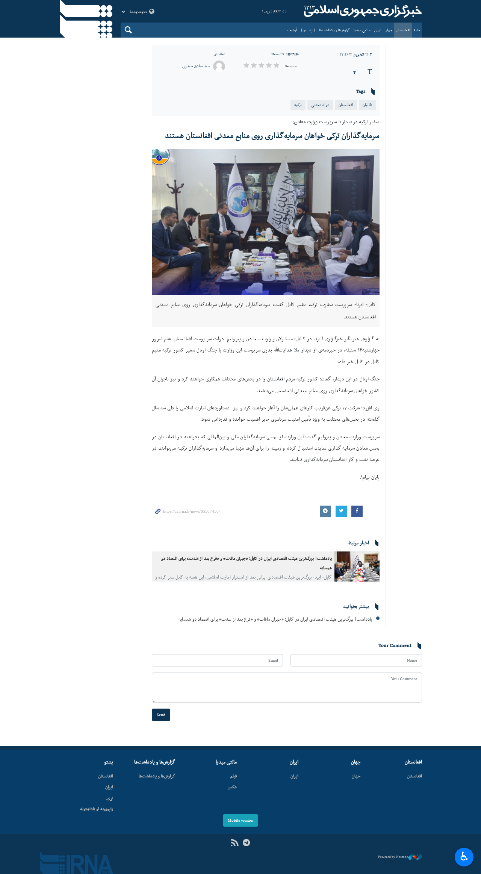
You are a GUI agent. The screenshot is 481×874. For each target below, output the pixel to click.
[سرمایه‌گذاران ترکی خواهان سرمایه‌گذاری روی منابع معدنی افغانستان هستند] (266, 222)
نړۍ (109, 797)
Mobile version (240, 820)
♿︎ (464, 856)
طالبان (367, 104)
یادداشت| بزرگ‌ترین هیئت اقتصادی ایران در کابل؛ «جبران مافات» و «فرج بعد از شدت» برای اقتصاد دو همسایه (275, 619)
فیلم (233, 776)
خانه (417, 30)
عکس (232, 787)
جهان (388, 30)
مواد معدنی (320, 104)
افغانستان (403, 30)
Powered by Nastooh (393, 857)
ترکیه (298, 104)
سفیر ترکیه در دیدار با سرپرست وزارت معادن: (336, 122)
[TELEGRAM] (246, 843)
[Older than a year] (357, 566)
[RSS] (235, 843)
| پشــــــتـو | (308, 30)
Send (161, 714)
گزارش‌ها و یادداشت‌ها (334, 30)
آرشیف (292, 30)
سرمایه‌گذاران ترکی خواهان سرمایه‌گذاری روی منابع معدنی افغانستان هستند (272, 135)
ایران (377, 30)
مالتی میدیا (362, 30)
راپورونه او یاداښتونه (96, 808)
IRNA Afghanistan (362, 11)
